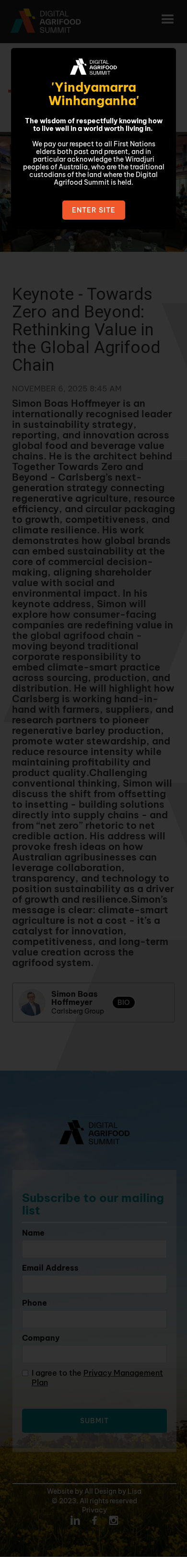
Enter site (94, 210)
